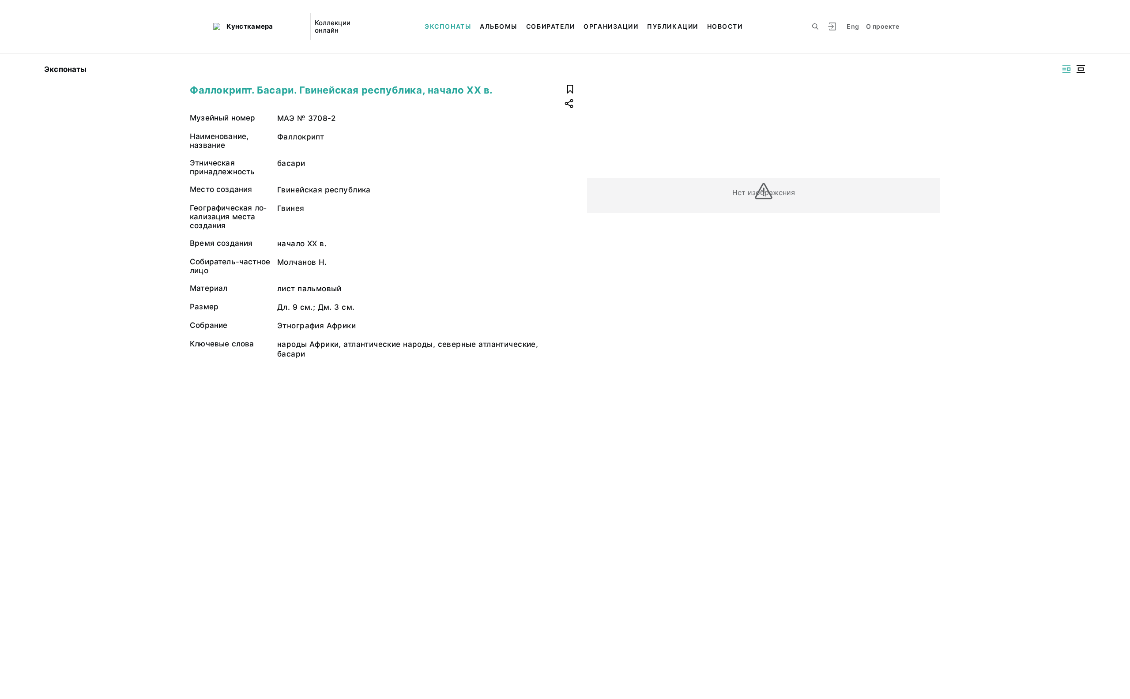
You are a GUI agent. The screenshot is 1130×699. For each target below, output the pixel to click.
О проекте (882, 26)
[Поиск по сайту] (815, 26)
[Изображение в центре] (1081, 69)
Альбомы (498, 26)
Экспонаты (448, 26)
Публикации (672, 26)
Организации (611, 26)
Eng (853, 26)
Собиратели (550, 26)
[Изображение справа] (1066, 69)
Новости (725, 26)
